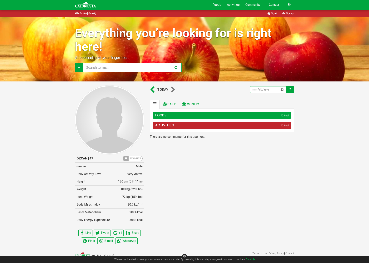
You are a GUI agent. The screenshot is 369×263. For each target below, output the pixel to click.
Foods (217, 5)
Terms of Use (260, 253)
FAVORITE (135, 158)
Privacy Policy (276, 253)
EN (290, 5)
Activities (233, 5)
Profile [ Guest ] (87, 13)
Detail (249, 259)
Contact (274, 5)
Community (253, 5)
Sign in (274, 13)
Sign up (289, 13)
